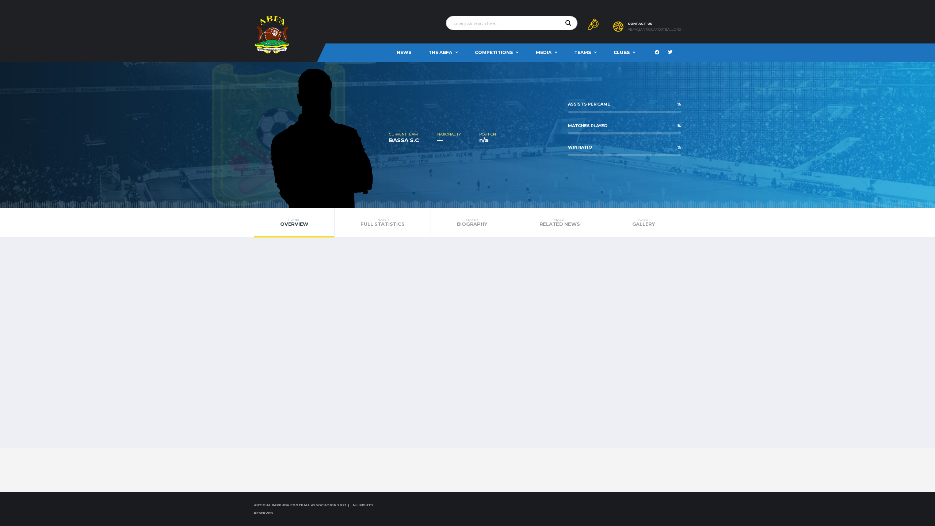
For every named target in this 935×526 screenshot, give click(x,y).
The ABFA (440, 52)
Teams (582, 52)
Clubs (622, 52)
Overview (294, 222)
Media (544, 52)
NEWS (404, 52)
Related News (559, 222)
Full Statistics (382, 222)
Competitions (494, 52)
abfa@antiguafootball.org (654, 29)
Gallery (643, 222)
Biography (472, 222)
